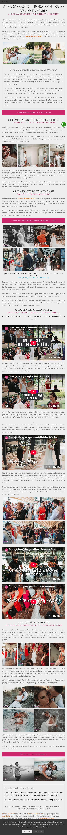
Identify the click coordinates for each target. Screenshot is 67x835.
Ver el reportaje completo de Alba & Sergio (34, 112)
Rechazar (38, 831)
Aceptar (27, 831)
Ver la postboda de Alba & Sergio (34, 754)
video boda (6, 816)
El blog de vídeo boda (46, 818)
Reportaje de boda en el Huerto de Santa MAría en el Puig (34, 220)
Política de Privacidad (35, 814)
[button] (5, 2)
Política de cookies (8, 814)
